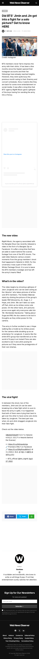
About (5, 635)
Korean (5, 10)
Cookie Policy (29, 638)
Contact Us (19, 635)
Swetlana (19, 569)
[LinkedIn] (23, 630)
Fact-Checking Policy (13, 641)
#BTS (29, 452)
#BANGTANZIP (12, 435)
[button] (3, 3)
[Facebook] (15, 630)
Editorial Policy (29, 635)
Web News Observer (19, 2)
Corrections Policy (27, 641)
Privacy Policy (18, 638)
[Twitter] (19, 630)
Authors (11, 635)
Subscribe (19, 606)
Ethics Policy (8, 638)
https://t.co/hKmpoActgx (18, 444)
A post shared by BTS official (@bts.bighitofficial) (19, 183)
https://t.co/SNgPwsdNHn (18, 449)
